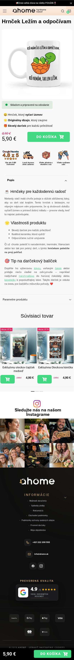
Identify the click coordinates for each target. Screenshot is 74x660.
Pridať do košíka (48, 137)
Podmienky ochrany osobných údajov (38, 520)
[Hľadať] (62, 10)
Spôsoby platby (38, 505)
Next (71, 351)
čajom (58, 268)
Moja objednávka (38, 530)
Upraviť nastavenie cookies (47, 647)
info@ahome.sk (41, 554)
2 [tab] (37, 391)
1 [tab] (32, 391)
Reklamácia (38, 510)
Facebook (33, 566)
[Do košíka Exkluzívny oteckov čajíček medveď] (7, 379)
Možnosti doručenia (38, 501)
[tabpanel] (18, 356)
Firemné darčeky (38, 525)
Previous (3, 351)
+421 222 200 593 (41, 542)
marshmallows (26, 276)
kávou (37, 268)
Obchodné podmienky (38, 515)
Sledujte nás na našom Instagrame (38, 412)
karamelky (10, 280)
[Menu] (4, 10)
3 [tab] (41, 391)
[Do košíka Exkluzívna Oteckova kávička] (44, 379)
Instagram (41, 566)
